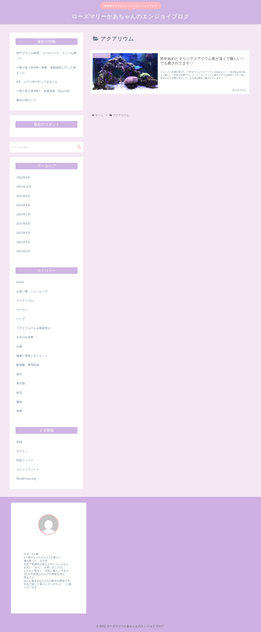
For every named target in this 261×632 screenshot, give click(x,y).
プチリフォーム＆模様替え (34, 328)
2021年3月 (23, 251)
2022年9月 (23, 177)
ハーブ (20, 318)
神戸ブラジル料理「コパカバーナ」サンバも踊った (46, 55)
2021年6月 (23, 223)
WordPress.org (26, 478)
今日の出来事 (24, 337)
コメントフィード (27, 469)
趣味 (19, 401)
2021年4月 (23, 242)
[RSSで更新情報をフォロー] (51, 598)
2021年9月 (23, 196)
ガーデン (22, 309)
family (20, 282)
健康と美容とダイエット (32, 355)
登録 (19, 442)
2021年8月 (23, 205)
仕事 (19, 346)
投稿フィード (24, 460)
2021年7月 (23, 214)
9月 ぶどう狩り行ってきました (37, 81)
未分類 (20, 383)
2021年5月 (23, 232)
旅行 (19, 374)
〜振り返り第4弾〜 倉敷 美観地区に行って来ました (46, 70)
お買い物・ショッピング (32, 291)
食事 (19, 411)
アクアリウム (24, 300)
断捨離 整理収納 (27, 365)
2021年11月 (23, 186)
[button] (79, 147)
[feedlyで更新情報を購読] (45, 598)
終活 (19, 392)
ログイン (22, 451)
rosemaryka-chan (48, 545)
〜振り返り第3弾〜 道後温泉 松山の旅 (42, 90)
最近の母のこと (26, 100)
